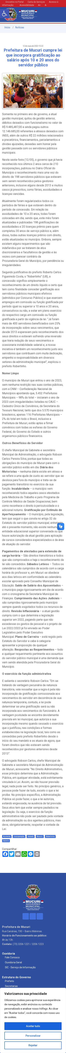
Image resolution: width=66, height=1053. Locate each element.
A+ (39, 5)
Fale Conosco (12, 957)
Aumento (6, 836)
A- (46, 5)
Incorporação (19, 836)
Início (7, 27)
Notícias (19, 27)
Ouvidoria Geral (13, 962)
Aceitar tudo (33, 1026)
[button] (4, 13)
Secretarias (11, 986)
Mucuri (40, 836)
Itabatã (30, 836)
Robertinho (50, 836)
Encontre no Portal (15, 2)
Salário (6, 841)
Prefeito (9, 981)
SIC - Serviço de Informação (20, 967)
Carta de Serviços (36, 2)
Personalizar (33, 1035)
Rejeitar (33, 1045)
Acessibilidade (26, 5)
